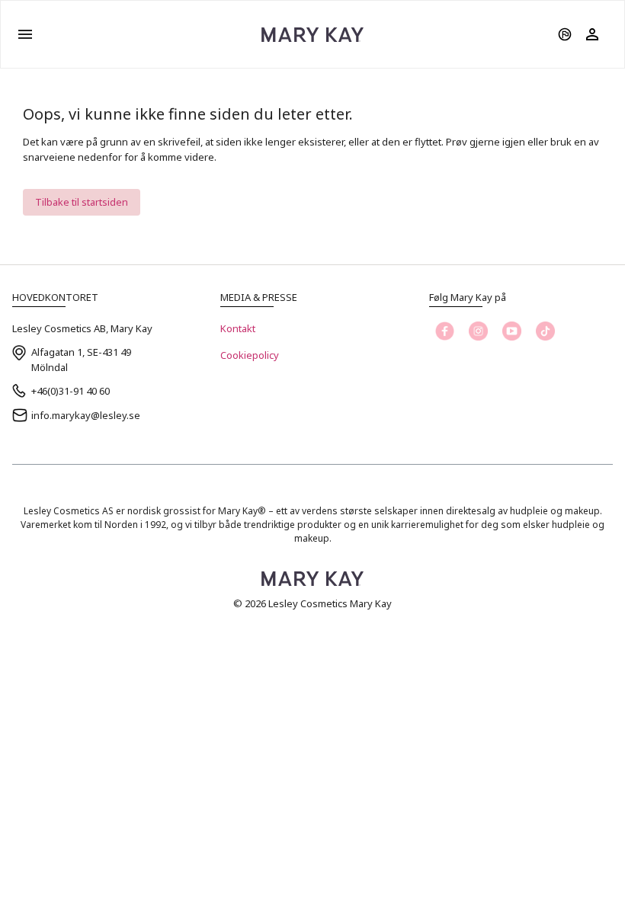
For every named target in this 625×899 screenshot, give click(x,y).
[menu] (25, 34)
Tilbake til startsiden (81, 202)
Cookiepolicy (249, 355)
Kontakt (237, 328)
